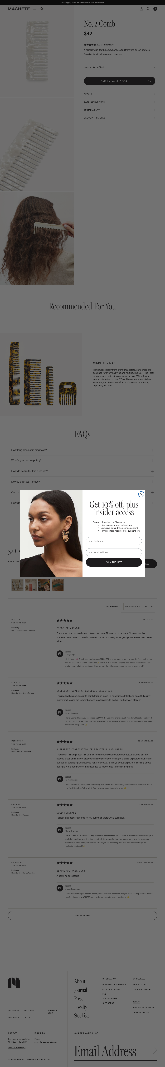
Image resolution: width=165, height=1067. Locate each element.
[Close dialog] (141, 494)
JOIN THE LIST (114, 562)
